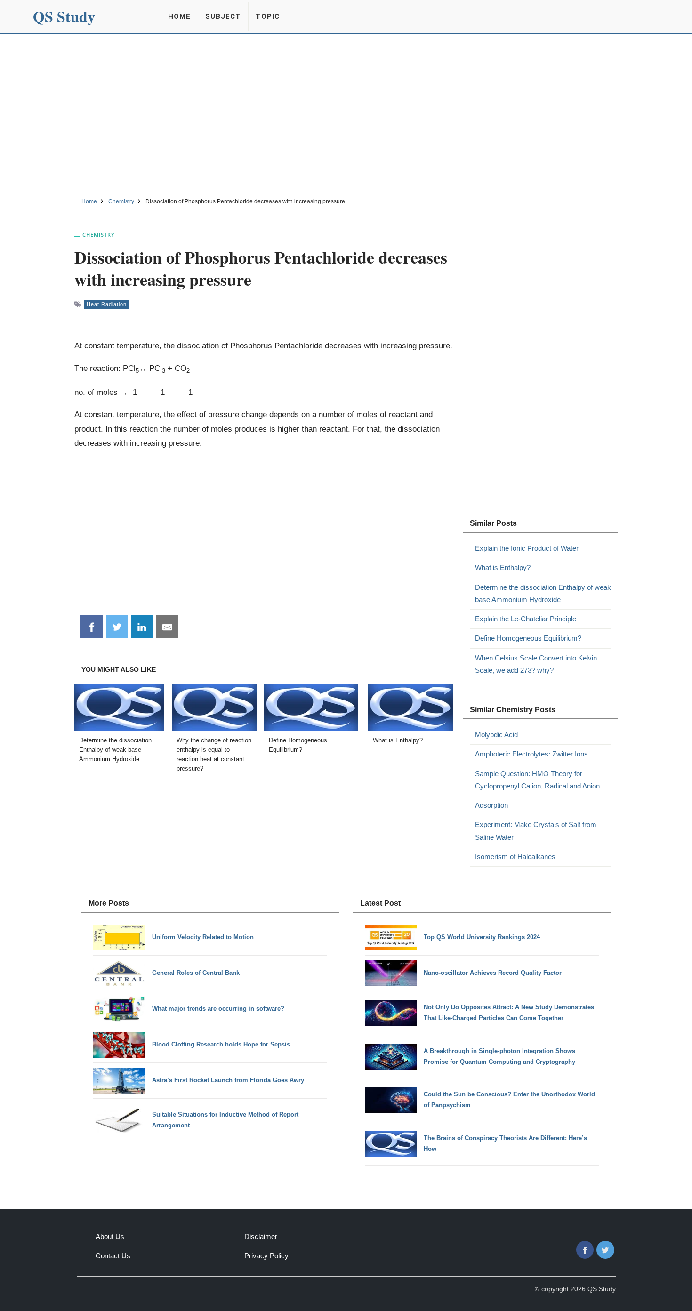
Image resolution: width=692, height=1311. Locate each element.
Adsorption (491, 805)
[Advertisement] (346, 114)
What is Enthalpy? (503, 567)
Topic (268, 16)
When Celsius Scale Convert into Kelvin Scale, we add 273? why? (536, 664)
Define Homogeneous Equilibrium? (528, 638)
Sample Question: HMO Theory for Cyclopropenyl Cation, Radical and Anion (537, 780)
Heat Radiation (107, 304)
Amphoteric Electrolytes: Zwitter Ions (531, 754)
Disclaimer (260, 1236)
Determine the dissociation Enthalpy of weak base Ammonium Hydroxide (543, 593)
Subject (223, 16)
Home (179, 16)
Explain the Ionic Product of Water (527, 548)
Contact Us (113, 1256)
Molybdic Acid (496, 735)
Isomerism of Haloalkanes (515, 857)
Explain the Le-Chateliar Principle (525, 619)
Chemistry (98, 234)
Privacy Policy (266, 1256)
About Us (110, 1236)
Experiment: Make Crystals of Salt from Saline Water (535, 830)
